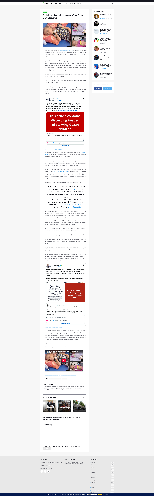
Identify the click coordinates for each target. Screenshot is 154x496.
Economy (93, 469)
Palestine (59, 378)
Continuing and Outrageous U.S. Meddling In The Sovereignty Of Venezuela (106, 15)
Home (56, 3)
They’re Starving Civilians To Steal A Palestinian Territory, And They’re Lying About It (49, 408)
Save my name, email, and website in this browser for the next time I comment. (62, 446)
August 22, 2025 (74, 207)
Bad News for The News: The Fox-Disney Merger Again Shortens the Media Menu (105, 57)
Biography (93, 462)
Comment (45, 428)
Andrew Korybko (103, 42)
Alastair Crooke (103, 68)
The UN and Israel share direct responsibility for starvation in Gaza (64, 409)
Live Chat (42, 1)
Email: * (59, 440)
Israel (54, 378)
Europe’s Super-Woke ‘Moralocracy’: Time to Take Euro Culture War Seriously (105, 65)
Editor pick (93, 472)
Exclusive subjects (48, 1)
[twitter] (111, 1)
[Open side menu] (40, 3)
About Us (79, 3)
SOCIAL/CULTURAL (95, 490)
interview (93, 477)
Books (92, 467)
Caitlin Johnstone (48, 384)
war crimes (64, 378)
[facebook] (109, 1)
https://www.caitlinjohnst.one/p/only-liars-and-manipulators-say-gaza (60, 375)
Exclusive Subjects (94, 474)
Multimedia (93, 482)
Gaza (50, 378)
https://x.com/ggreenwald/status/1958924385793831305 (53, 327)
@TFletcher (74, 189)
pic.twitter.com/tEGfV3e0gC (71, 204)
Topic (66, 3)
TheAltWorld (48, 3)
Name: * (44, 440)
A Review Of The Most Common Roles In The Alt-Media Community (105, 39)
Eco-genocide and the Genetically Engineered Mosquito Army (105, 48)
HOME (41, 6)
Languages (93, 480)
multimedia (72, 3)
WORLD (44, 6)
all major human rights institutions (60, 171)
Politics (92, 487)
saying (58, 162)
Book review (93, 464)
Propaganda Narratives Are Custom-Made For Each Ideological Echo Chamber (105, 30)
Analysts (61, 3)
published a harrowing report (66, 50)
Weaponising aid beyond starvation (79, 409)
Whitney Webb (102, 18)
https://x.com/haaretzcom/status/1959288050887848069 (53, 149)
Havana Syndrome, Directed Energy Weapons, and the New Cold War (106, 23)
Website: (74, 440)
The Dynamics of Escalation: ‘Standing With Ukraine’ (106, 74)
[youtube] (113, 1)
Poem (92, 485)
